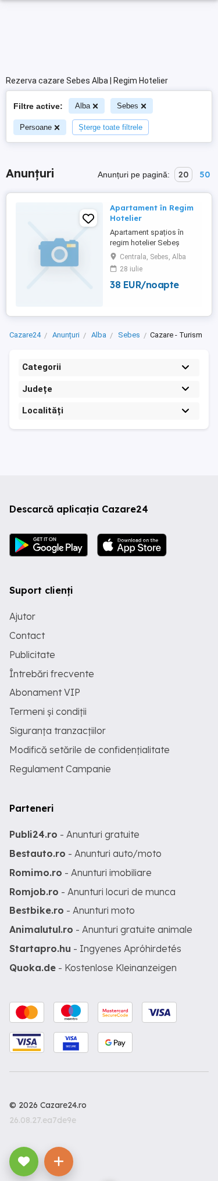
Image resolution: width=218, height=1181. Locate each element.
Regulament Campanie (60, 769)
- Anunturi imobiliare (80, 872)
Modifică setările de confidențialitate (89, 749)
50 (204, 174)
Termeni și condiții (48, 711)
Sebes (127, 105)
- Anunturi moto (72, 910)
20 (183, 174)
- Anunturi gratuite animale (100, 929)
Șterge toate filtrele (110, 127)
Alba (82, 105)
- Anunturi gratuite (74, 834)
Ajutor (22, 616)
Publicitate (32, 654)
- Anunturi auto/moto (85, 853)
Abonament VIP (44, 692)
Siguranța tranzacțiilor (57, 730)
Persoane (36, 127)
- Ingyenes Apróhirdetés (95, 948)
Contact (27, 635)
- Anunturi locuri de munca (92, 891)
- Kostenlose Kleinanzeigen (93, 967)
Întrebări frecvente (51, 673)
